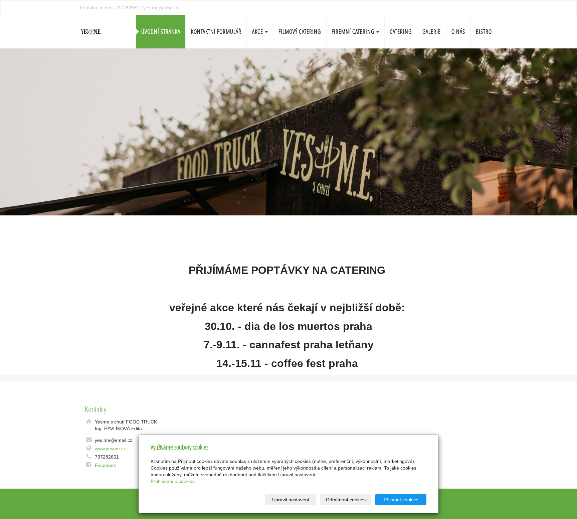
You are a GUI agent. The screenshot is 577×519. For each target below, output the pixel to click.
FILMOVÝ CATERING (299, 31)
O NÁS (458, 31)
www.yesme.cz (110, 448)
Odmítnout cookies (346, 499)
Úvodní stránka (160, 31)
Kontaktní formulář (216, 31)
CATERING (401, 31)
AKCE (258, 31)
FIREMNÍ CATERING (354, 31)
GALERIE (431, 31)
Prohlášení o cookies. (173, 481)
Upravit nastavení (290, 499)
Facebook (105, 465)
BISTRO (484, 31)
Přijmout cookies (401, 499)
